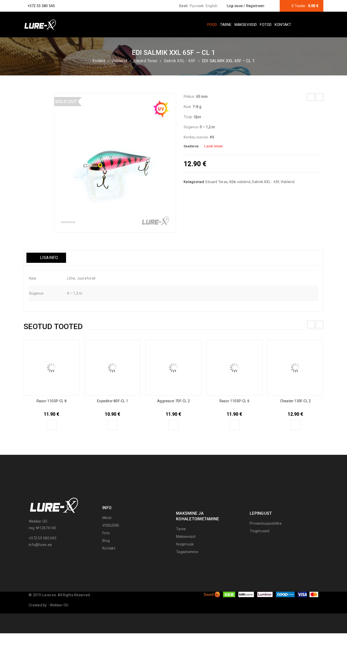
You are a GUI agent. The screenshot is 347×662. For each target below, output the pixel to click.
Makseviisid (185, 537)
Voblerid (119, 60)
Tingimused (260, 531)
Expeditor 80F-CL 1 (112, 401)
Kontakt (108, 548)
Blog (106, 541)
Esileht (98, 60)
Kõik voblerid (239, 182)
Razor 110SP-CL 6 (234, 401)
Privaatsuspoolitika (265, 523)
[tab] (46, 258)
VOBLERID (110, 525)
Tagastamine (187, 552)
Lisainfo (48, 257)
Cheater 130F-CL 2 (295, 401)
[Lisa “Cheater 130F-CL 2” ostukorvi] (295, 425)
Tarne (181, 529)
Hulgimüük (185, 544)
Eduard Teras (145, 60)
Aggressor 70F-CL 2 (173, 401)
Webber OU (59, 605)
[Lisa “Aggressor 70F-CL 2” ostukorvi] (173, 425)
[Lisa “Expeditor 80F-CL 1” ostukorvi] (112, 425)
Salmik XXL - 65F (180, 60)
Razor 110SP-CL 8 (52, 401)
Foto (106, 533)
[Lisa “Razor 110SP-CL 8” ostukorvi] (51, 425)
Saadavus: (191, 146)
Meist (107, 518)
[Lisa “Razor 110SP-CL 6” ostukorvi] (234, 425)
